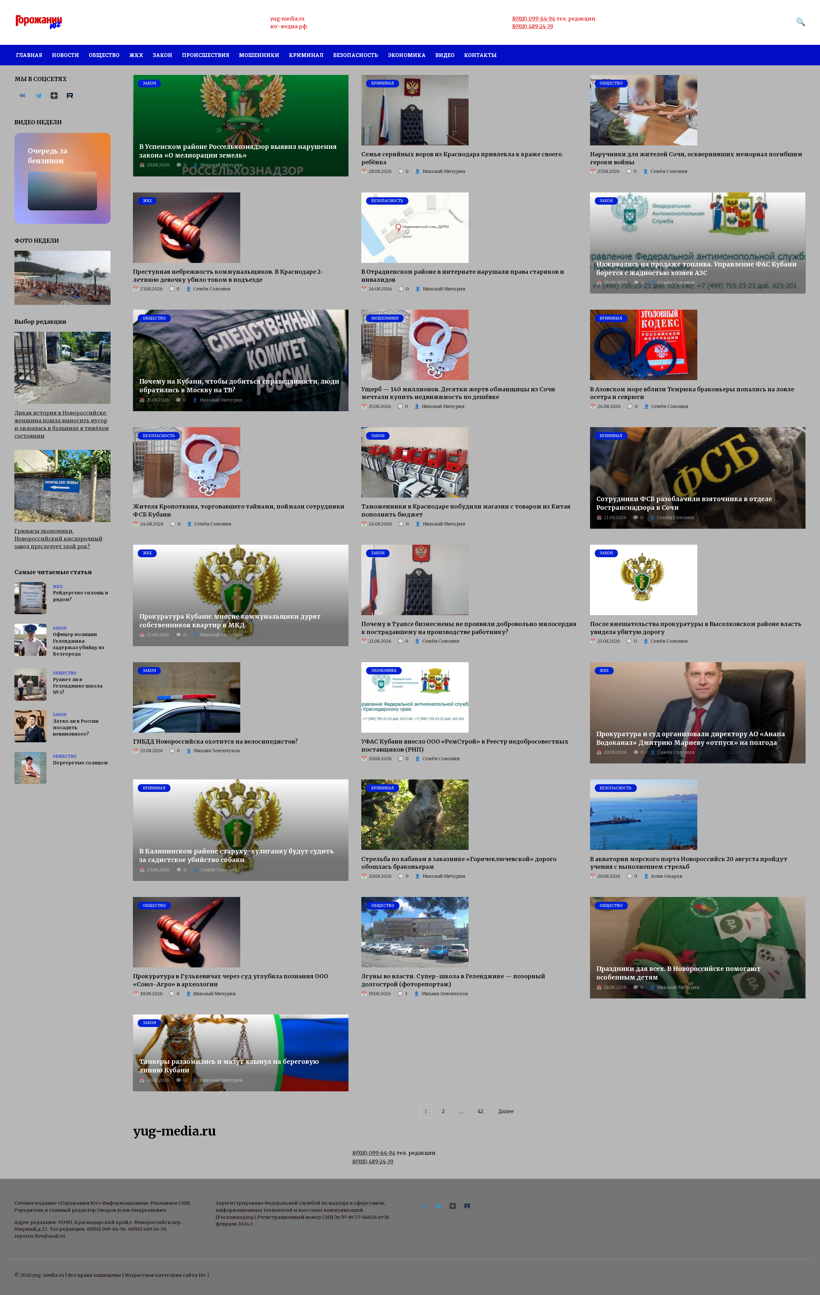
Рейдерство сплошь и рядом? (80, 596)
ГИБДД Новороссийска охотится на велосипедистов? (215, 741)
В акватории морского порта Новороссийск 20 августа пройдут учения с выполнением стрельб (688, 862)
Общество (104, 55)
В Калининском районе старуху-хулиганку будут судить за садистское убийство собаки (236, 855)
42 (480, 1111)
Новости (65, 55)
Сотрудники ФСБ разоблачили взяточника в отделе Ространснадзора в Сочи (684, 503)
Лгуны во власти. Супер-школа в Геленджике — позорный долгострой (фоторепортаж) (453, 980)
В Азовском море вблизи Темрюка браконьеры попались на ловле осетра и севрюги (692, 393)
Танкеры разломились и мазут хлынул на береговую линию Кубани (229, 1066)
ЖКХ (136, 55)
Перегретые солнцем (80, 763)
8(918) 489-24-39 (532, 26)
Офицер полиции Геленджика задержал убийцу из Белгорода (78, 644)
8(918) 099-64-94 (533, 18)
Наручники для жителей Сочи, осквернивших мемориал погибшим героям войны (696, 158)
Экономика (407, 55)
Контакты (480, 55)
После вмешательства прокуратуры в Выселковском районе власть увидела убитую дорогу (695, 628)
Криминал (306, 55)
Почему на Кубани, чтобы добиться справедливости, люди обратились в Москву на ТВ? (239, 386)
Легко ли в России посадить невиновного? (76, 727)
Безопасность (355, 55)
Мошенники (259, 55)
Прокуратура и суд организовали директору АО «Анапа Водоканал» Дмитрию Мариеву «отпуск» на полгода (690, 738)
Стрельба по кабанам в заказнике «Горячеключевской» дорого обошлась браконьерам (458, 862)
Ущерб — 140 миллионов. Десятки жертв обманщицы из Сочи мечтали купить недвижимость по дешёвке (458, 393)
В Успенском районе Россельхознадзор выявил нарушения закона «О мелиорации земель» (238, 151)
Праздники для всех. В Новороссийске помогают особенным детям (678, 973)
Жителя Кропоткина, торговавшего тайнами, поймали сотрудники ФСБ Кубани (238, 510)
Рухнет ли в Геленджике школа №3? (77, 686)
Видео (445, 55)
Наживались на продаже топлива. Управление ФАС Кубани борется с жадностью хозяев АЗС (696, 268)
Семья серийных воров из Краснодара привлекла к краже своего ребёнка (461, 158)
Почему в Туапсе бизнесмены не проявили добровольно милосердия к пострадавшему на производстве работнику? (469, 628)
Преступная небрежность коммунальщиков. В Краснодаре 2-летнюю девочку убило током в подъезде (228, 275)
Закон (162, 55)
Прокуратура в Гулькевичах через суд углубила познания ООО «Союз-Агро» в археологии (230, 980)
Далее (506, 1111)
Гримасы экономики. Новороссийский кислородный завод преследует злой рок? (58, 539)
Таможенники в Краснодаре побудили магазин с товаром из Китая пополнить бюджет (465, 510)
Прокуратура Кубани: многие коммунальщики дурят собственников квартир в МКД (230, 621)
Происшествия (205, 55)
